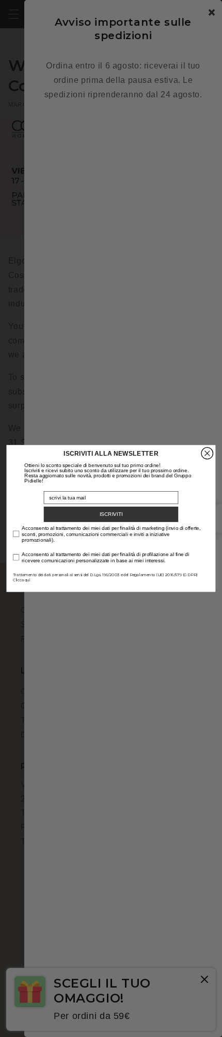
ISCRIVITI (111, 514)
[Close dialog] (207, 453)
